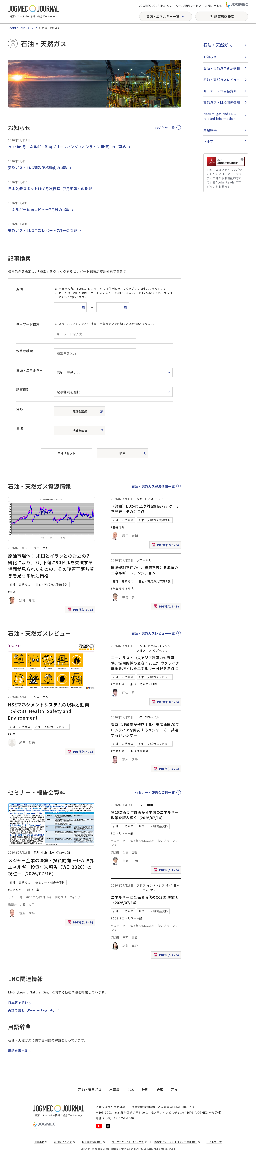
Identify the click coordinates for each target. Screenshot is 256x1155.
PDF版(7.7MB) (167, 769)
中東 (140, 717)
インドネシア (156, 885)
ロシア (159, 499)
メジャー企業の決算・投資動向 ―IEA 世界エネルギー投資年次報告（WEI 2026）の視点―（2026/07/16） (51, 867)
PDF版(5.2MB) (167, 956)
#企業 (12, 734)
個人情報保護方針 (93, 1142)
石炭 (174, 1089)
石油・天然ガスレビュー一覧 (153, 633)
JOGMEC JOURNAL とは (155, 6)
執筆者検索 (24, 350)
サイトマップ (214, 1142)
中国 (150, 805)
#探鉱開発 (141, 751)
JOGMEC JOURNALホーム (23, 28)
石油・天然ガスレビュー (51, 727)
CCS (130, 1089)
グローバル (41, 548)
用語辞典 (210, 129)
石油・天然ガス (20, 585)
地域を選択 (80, 431)
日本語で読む (18, 1002)
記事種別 (23, 389)
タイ (169, 885)
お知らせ (210, 56)
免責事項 (41, 1142)
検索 (122, 453)
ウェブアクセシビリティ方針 (129, 1142)
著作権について (64, 1142)
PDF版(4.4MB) (81, 752)
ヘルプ (208, 141)
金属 (160, 1089)
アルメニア (144, 650)
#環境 (130, 589)
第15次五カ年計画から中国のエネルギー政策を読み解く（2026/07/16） (145, 815)
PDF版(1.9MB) (81, 610)
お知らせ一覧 (165, 127)
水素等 (114, 1089)
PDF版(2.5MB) (167, 607)
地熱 (145, 1089)
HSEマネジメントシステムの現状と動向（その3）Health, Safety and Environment (48, 711)
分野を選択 (80, 411)
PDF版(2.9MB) (81, 923)
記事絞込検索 (224, 16)
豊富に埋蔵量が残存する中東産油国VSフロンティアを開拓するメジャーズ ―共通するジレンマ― (145, 730)
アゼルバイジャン (158, 646)
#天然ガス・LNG (146, 684)
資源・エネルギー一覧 (162, 16)
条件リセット (66, 453)
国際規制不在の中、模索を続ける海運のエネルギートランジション (144, 570)
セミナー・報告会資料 (50, 883)
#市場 (12, 592)
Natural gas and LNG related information (219, 116)
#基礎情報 (117, 527)
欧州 (140, 499)
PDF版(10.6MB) (166, 702)
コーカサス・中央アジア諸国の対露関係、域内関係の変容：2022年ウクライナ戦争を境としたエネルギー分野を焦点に (145, 663)
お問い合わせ (213, 6)
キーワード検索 (27, 324)
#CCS (114, 918)
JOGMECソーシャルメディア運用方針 (177, 1142)
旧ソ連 (148, 499)
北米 (52, 852)
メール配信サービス (188, 6)
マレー (154, 890)
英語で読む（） (32, 1010)
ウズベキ (159, 650)
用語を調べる (18, 1050)
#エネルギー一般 (122, 684)
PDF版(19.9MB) (166, 545)
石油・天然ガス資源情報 (51, 585)
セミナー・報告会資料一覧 (155, 792)
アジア (141, 805)
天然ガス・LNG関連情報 (221, 102)
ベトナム (143, 890)
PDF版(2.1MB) (167, 871)
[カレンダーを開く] (83, 307)
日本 (176, 885)
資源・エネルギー (29, 370)
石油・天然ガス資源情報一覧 (153, 486)
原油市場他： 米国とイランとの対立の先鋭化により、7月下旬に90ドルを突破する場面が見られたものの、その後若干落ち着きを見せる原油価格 (51, 565)
